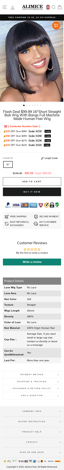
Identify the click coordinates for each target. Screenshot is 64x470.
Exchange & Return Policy (32, 388)
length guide (51, 158)
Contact (32, 442)
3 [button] (30, 106)
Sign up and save (32, 452)
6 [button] (38, 106)
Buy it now (32, 192)
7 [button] (41, 106)
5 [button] (35, 106)
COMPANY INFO (32, 411)
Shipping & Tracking (32, 381)
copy (47, 131)
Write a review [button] (32, 261)
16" (8, 164)
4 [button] (32, 106)
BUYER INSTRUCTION (31, 421)
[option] (32, 17)
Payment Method (32, 374)
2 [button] (27, 106)
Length (8, 158)
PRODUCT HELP (32, 432)
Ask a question (32, 395)
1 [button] (24, 105)
